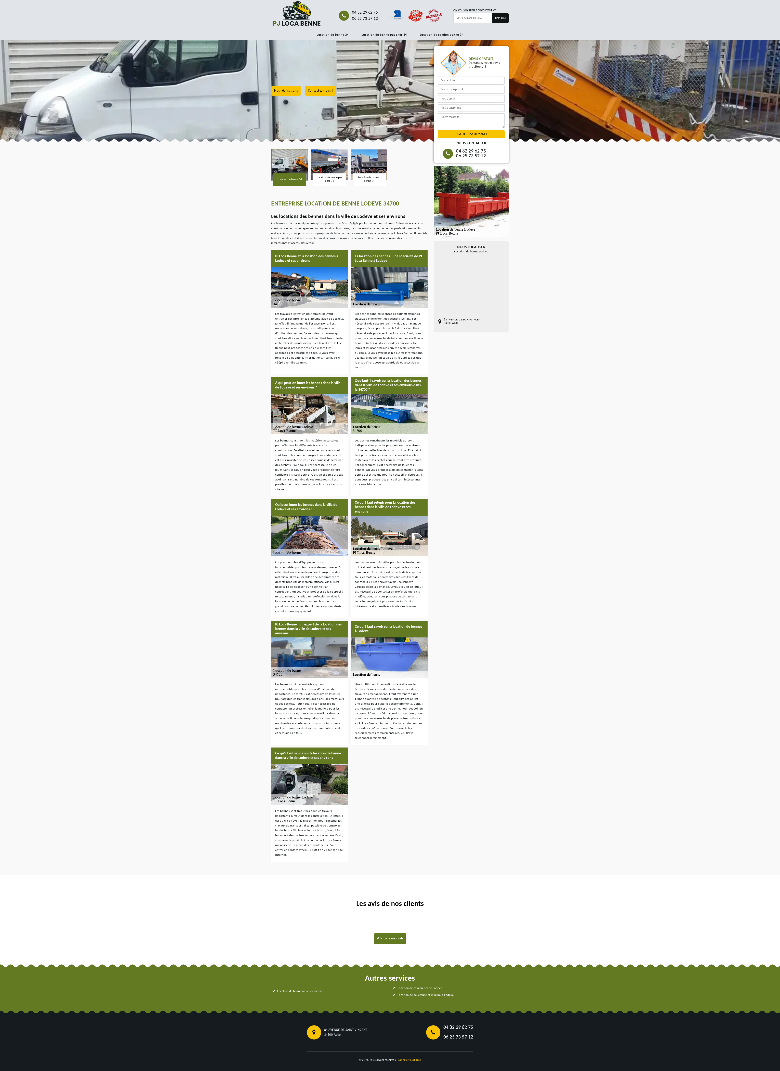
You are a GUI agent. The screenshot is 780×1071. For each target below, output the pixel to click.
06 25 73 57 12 (365, 19)
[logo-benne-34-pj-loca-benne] (296, 13)
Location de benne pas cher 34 (384, 35)
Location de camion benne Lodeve (420, 988)
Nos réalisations (286, 90)
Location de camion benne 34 (442, 35)
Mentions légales (409, 1060)
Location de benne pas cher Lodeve (300, 991)
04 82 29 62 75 (365, 13)
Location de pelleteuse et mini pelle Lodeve (426, 995)
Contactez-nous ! (320, 90)
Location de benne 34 (333, 35)
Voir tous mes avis (390, 938)
